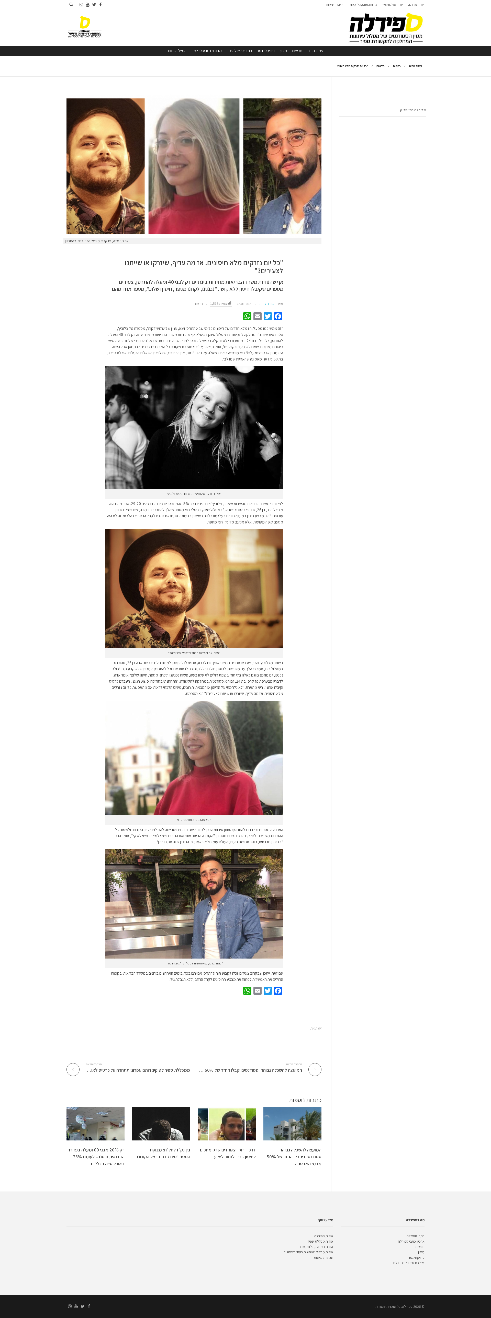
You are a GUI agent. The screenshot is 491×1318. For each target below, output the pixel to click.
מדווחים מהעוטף (209, 50)
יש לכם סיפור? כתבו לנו (409, 1263)
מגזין (283, 50)
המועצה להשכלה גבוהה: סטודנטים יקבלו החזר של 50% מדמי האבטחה (294, 1157)
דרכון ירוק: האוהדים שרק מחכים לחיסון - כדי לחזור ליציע (228, 1153)
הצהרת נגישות (323, 1257)
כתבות (397, 66)
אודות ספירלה (323, 1236)
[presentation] (193, 166)
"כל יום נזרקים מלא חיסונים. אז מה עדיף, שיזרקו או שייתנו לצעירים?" (204, 267)
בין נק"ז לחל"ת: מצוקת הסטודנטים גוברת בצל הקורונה (163, 1153)
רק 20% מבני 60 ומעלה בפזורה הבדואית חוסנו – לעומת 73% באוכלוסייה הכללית (96, 1157)
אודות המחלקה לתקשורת (315, 1246)
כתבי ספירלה (242, 50)
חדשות (297, 50)
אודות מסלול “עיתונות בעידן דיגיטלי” (308, 1252)
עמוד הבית (315, 50)
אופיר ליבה (267, 303)
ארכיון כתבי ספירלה (411, 1241)
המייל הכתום (177, 50)
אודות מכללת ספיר (320, 1241)
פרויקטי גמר (266, 50)
